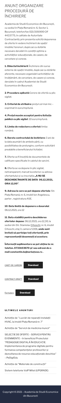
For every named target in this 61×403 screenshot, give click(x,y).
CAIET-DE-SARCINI (13, 265)
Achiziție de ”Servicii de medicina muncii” (27, 328)
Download (33, 265)
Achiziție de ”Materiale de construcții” (25, 364)
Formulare (9, 293)
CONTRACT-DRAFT (13, 279)
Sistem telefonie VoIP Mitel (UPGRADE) (26, 370)
